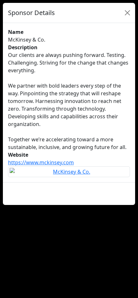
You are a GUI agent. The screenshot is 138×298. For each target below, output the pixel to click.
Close (120, 194)
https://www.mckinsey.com (41, 162)
